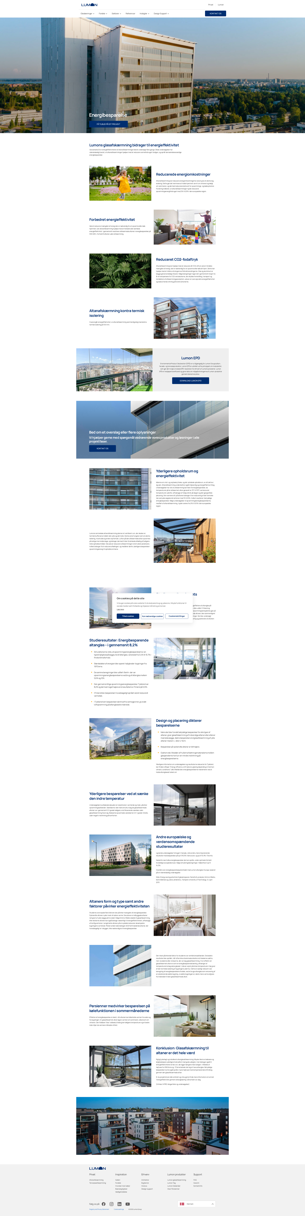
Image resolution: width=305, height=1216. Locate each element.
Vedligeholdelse (121, 1192)
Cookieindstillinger (177, 616)
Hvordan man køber (122, 1186)
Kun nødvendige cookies (152, 616)
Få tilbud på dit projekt (108, 124)
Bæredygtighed (121, 1189)
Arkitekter (145, 1180)
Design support (147, 1189)
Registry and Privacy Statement (99, 1209)
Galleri (117, 1180)
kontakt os (215, 13)
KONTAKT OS (102, 448)
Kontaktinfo (197, 1186)
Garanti (196, 1183)
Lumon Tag (171, 1183)
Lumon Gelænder (173, 1186)
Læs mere (120, 609)
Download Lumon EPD (190, 380)
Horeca (144, 1186)
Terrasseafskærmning (97, 1183)
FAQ (195, 1180)
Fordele (118, 1183)
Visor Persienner (173, 1189)
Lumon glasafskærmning (176, 1180)
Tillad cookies (128, 616)
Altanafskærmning (96, 1180)
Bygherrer (145, 1183)
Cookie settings (119, 1209)
